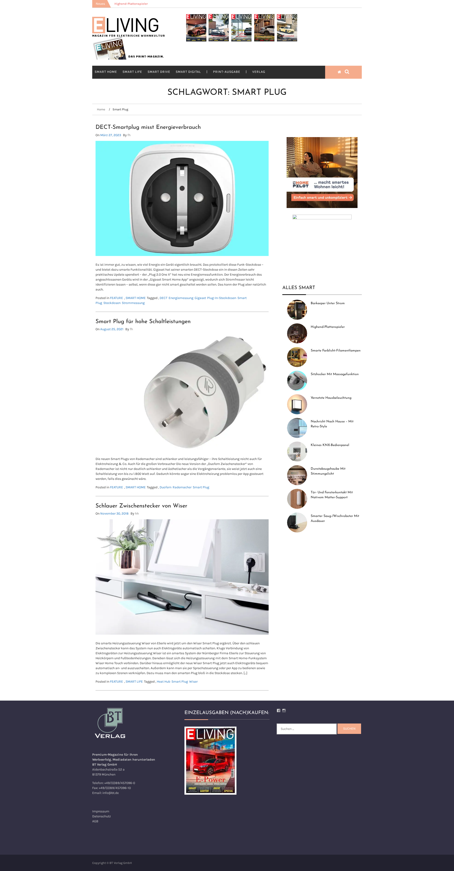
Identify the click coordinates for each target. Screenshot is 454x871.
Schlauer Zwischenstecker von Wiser (141, 506)
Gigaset (200, 298)
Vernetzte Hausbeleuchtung (331, 398)
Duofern (165, 487)
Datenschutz (101, 816)
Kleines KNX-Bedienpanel (330, 445)
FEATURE (116, 298)
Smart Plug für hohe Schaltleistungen (143, 322)
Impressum (100, 811)
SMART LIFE (132, 72)
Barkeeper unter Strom (328, 303)
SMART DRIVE (159, 72)
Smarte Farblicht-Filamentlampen (336, 350)
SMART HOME (106, 72)
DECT (163, 298)
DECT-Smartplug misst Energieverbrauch (148, 127)
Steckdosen (112, 303)
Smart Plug (201, 487)
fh (129, 135)
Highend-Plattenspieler (328, 327)
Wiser (193, 682)
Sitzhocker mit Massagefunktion (335, 374)
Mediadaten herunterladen (134, 760)
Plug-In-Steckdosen (221, 298)
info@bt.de (110, 793)
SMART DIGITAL (188, 72)
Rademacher (182, 487)
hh (137, 513)
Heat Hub (163, 682)
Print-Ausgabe (226, 72)
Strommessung (133, 303)
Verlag (258, 72)
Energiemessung (181, 298)
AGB (95, 821)
